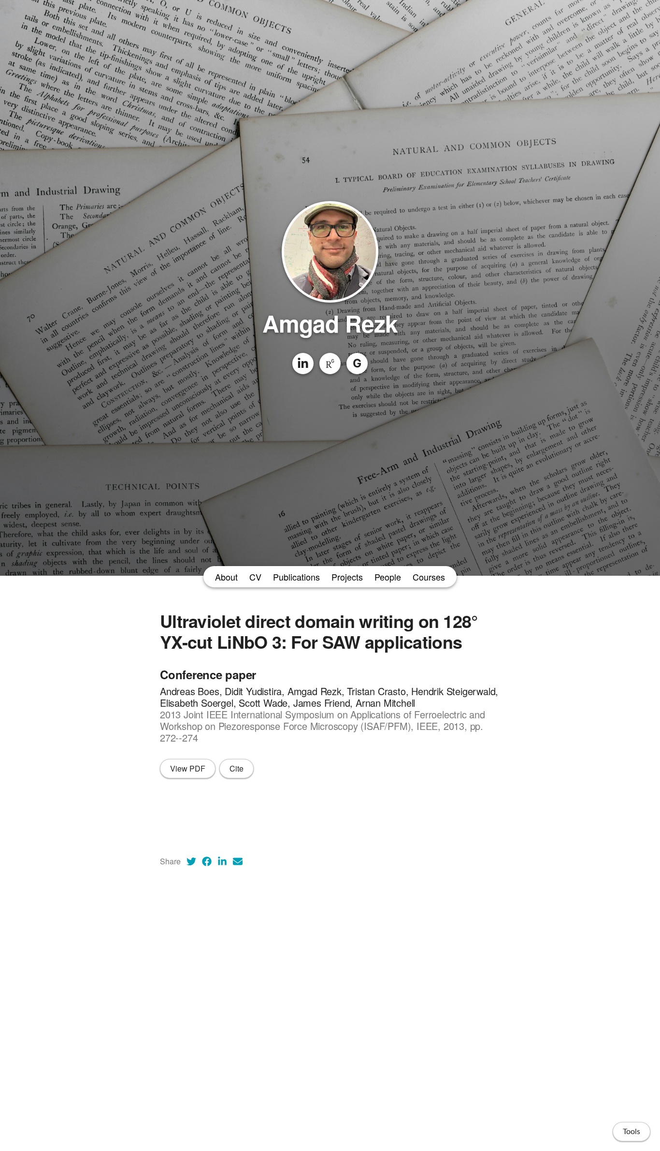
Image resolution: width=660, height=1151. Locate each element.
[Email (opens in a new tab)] (238, 861)
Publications (296, 576)
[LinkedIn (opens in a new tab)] (222, 861)
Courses (429, 576)
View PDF (187, 768)
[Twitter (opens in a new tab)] (191, 861)
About (226, 576)
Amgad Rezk (329, 323)
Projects (347, 576)
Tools (631, 1132)
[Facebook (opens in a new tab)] (207, 861)
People (387, 576)
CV (255, 576)
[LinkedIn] (303, 363)
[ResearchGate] (330, 363)
